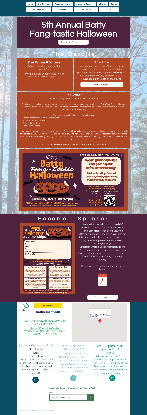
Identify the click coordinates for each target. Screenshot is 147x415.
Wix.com (54, 410)
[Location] (112, 378)
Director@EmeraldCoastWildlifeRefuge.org (102, 246)
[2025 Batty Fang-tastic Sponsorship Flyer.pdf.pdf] (102, 280)
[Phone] (73, 378)
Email (51, 392)
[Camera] (35, 380)
